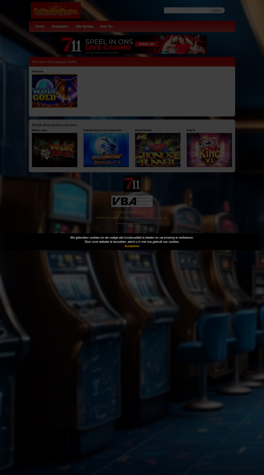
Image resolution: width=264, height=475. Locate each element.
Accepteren (132, 246)
